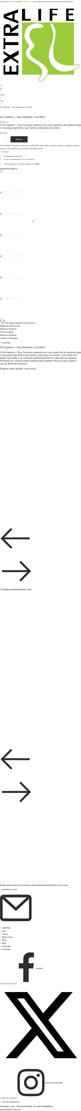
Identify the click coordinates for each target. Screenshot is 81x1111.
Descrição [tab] (6, 343)
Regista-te (28, 1)
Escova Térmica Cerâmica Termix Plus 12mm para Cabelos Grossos (37, 679)
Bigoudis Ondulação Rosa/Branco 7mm (22, 458)
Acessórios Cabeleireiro (29, 145)
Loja (1, 101)
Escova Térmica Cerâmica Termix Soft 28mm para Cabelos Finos (35, 716)
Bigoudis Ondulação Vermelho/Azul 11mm (23, 477)
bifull (47, 145)
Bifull (41, 149)
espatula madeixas (56, 145)
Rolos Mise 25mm (11, 495)
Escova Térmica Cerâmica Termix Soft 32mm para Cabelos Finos (35, 698)
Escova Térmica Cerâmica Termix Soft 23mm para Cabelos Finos (35, 735)
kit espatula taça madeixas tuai (20, 149)
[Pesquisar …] (1, 86)
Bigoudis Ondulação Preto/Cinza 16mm (22, 440)
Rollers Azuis (9, 403)
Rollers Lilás (8, 384)
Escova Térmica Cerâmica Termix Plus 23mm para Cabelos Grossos (37, 642)
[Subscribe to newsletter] (16, 908)
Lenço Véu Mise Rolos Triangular (19, 421)
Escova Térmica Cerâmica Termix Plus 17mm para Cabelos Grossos (37, 660)
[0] (1, 89)
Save (6, 375)
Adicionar (19, 139)
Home (2, 95)
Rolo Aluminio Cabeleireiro (15, 514)
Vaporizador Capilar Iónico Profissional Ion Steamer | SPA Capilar (35, 605)
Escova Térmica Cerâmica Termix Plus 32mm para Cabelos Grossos (37, 623)
